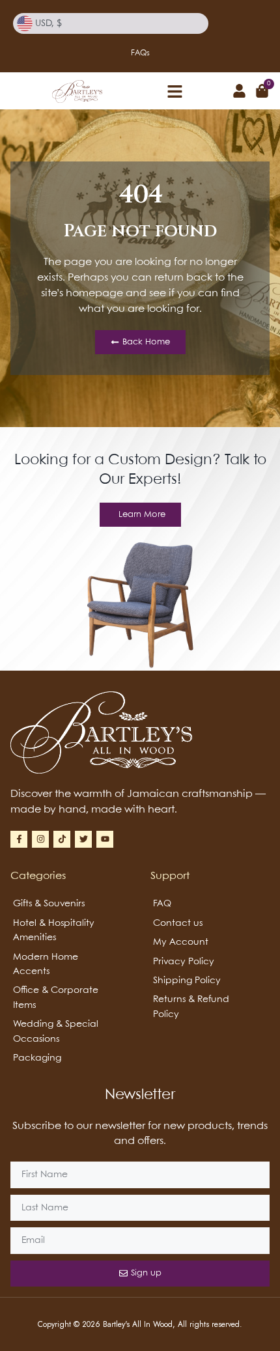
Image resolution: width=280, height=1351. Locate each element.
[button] (175, 91)
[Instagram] (40, 839)
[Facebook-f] (18, 839)
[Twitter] (83, 839)
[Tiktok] (61, 839)
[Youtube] (104, 839)
